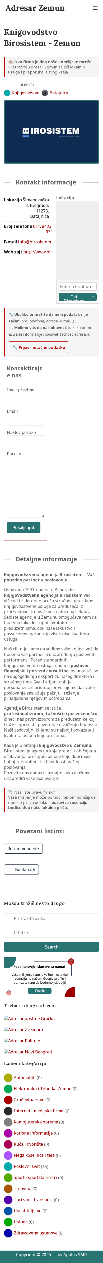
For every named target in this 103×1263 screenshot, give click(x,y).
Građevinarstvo (29, 1100)
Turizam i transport (33, 1199)
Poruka (14, 454)
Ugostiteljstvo (27, 1211)
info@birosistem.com (39, 242)
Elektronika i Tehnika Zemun (43, 1088)
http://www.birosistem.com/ (50, 252)
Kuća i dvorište (28, 1144)
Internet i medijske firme (38, 1111)
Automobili (25, 1077)
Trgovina (22, 1188)
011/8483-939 (43, 229)
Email (12, 411)
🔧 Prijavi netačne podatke (39, 347)
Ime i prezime (20, 390)
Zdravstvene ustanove (36, 1233)
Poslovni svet (27, 1166)
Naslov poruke (21, 432)
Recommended (21, 849)
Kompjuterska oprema (36, 1122)
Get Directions (74, 297)
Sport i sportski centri (35, 1177)
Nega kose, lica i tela (34, 1155)
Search (51, 947)
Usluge (21, 1222)
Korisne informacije (33, 1133)
